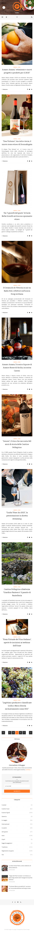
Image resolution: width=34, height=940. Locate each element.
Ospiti (3, 839)
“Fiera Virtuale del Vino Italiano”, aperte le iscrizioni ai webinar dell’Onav (17, 642)
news (15, 67)
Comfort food (5, 809)
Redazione (5, 89)
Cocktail (4, 805)
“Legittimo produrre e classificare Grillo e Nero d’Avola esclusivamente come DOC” (17, 706)
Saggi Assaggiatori (7, 843)
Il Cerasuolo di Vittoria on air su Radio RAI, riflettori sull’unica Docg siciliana (17, 291)
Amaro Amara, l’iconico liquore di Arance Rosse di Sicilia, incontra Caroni (17, 367)
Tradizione (5, 847)
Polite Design (26, 929)
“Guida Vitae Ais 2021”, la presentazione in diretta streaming (17, 515)
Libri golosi (5, 831)
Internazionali (5, 824)
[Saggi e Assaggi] (17, 6)
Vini (19, 67)
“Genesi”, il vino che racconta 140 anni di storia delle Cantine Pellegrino (17, 444)
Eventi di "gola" (6, 812)
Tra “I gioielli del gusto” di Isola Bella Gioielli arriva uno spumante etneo (17, 216)
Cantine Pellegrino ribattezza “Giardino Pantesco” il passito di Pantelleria (17, 592)
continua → (28, 769)
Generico (4, 816)
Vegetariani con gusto (8, 851)
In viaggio (4, 820)
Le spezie (4, 828)
